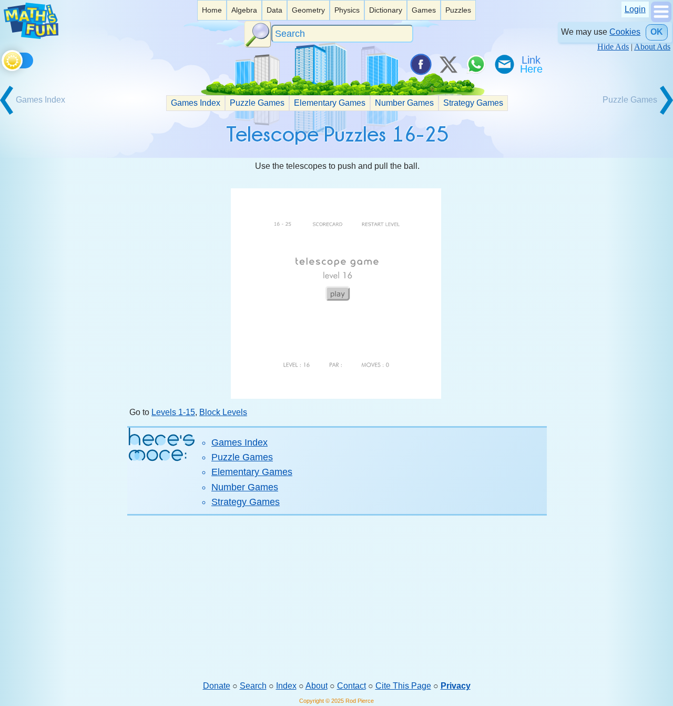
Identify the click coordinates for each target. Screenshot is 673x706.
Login (635, 9)
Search (253, 685)
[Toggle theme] (3, 58)
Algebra (244, 10)
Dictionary (385, 10)
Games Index (195, 102)
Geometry (308, 10)
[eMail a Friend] (503, 64)
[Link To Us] (532, 64)
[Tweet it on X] (448, 64)
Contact (351, 685)
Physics (347, 10)
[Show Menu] (661, 19)
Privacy (456, 685)
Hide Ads (613, 46)
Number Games (404, 102)
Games (424, 10)
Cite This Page (403, 685)
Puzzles (458, 10)
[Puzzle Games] (635, 113)
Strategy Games (473, 102)
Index (286, 685)
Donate (216, 685)
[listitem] (212, 10)
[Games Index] (37, 113)
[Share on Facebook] (420, 64)
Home (212, 10)
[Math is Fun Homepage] (31, 36)
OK (656, 31)
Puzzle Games (257, 102)
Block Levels (223, 412)
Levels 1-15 (173, 412)
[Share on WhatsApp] (475, 64)
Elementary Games (329, 102)
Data (274, 10)
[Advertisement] (336, 597)
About (316, 685)
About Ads (652, 46)
